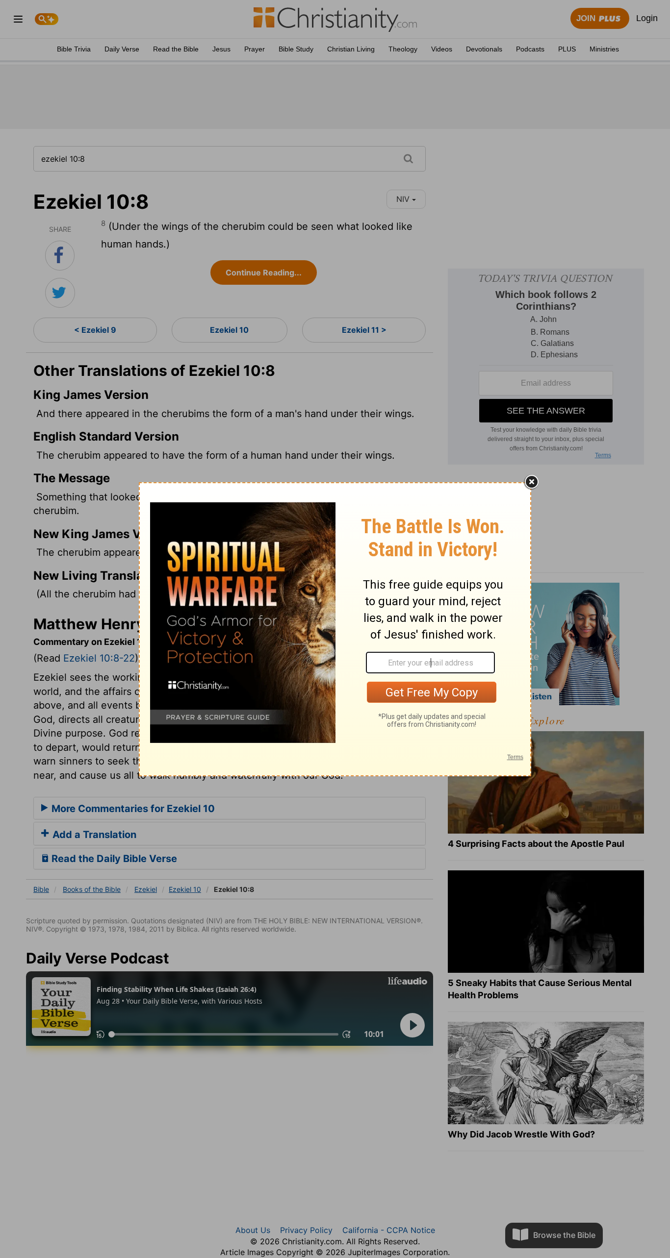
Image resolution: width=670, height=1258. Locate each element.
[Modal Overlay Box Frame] (335, 629)
